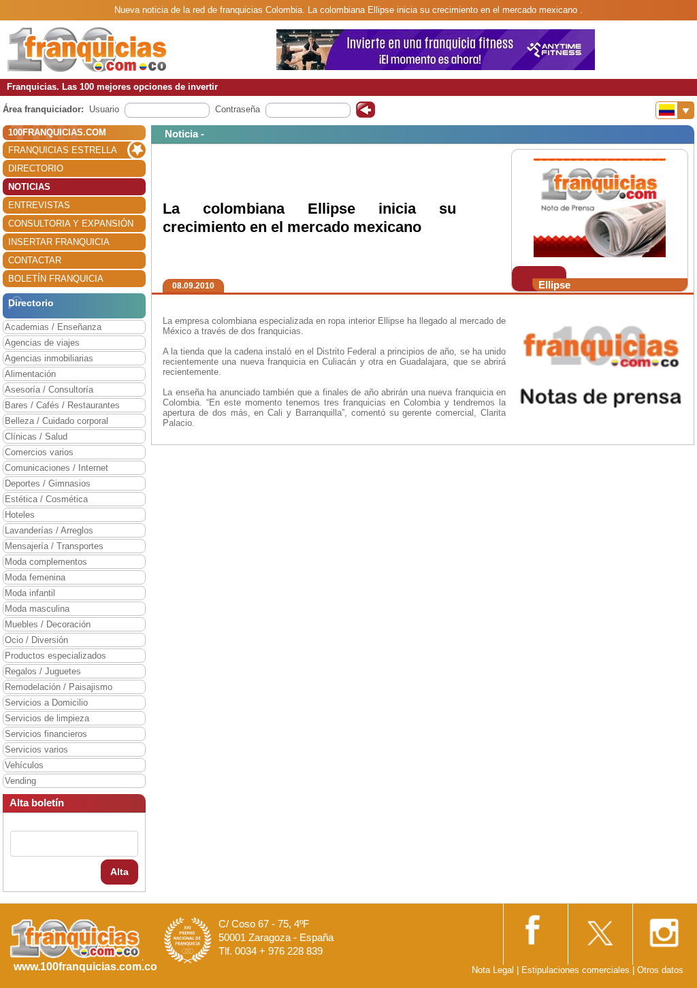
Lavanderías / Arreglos (49, 530)
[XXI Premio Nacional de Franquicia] (187, 939)
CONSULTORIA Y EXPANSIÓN (70, 223)
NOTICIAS (29, 187)
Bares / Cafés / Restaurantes (62, 405)
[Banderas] (674, 110)
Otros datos (660, 970)
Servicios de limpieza (47, 718)
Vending (20, 781)
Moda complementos (46, 562)
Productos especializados (55, 656)
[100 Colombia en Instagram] (663, 928)
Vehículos (24, 765)
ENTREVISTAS (39, 205)
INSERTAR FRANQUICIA (59, 242)
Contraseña (237, 109)
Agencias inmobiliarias (49, 358)
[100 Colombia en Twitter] (599, 928)
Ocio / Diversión (36, 640)
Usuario (104, 109)
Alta (119, 871)
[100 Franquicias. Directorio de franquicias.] (87, 49)
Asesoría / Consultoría (49, 389)
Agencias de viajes (42, 342)
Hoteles (20, 515)
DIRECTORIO (35, 168)
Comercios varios (39, 452)
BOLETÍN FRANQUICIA (55, 279)
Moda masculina (37, 609)
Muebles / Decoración (48, 624)
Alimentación (30, 374)
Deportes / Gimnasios (48, 483)
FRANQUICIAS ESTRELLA (62, 150)
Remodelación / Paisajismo (58, 687)
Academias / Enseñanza (53, 327)
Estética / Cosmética (46, 499)
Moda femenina (35, 577)
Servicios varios (36, 749)
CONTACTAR (34, 260)
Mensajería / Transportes (54, 546)
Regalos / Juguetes (43, 671)
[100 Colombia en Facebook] (534, 928)
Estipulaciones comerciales (576, 970)
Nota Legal (493, 970)
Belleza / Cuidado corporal (56, 421)
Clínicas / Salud (36, 436)
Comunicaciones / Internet (56, 468)
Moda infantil (30, 593)
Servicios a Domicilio (46, 702)
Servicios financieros (46, 734)
